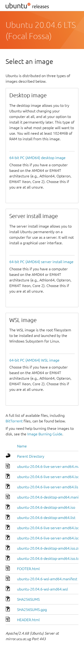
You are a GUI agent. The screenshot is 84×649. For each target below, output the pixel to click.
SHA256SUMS (28, 599)
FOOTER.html (28, 569)
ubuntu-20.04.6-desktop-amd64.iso (46, 507)
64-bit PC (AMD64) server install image (41, 262)
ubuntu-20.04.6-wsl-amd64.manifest (47, 579)
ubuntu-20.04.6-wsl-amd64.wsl (42, 589)
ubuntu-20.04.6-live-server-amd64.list (48, 487)
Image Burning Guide (44, 434)
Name (22, 446)
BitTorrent (14, 421)
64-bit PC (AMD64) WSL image (34, 360)
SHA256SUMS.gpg (32, 609)
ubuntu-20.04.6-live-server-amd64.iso (48, 477)
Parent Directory (30, 456)
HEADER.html (28, 620)
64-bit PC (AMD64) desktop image (37, 158)
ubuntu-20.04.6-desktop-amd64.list (46, 517)
